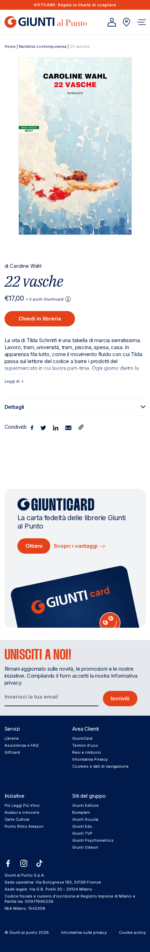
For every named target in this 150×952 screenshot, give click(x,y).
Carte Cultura (17, 819)
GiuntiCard (82, 738)
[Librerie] (126, 22)
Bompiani (81, 812)
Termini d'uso (85, 745)
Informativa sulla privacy (84, 932)
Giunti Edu (82, 826)
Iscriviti (120, 698)
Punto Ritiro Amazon (24, 826)
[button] (141, 22)
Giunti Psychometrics (93, 840)
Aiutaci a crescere (22, 812)
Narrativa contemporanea (43, 46)
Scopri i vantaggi (76, 546)
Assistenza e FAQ (22, 745)
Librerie (12, 738)
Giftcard (12, 752)
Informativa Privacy (90, 759)
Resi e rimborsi (86, 752)
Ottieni (34, 546)
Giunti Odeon (85, 847)
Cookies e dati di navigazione (100, 766)
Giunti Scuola (85, 819)
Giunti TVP (82, 833)
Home (10, 46)
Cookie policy (132, 932)
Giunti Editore (85, 805)
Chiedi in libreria (39, 318)
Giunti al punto (23, 932)
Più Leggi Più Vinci (22, 805)
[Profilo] (111, 22)
